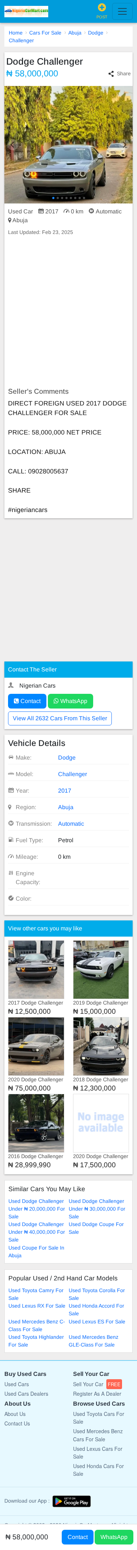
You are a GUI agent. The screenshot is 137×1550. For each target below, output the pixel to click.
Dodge (95, 33)
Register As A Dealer (97, 1393)
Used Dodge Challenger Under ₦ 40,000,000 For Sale (36, 1232)
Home (16, 33)
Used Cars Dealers (26, 1393)
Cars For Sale (45, 33)
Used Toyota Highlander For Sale (36, 1341)
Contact (30, 701)
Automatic (71, 824)
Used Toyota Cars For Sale (98, 1417)
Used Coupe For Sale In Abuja (36, 1251)
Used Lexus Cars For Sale (97, 1452)
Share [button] (124, 73)
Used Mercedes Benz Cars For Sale (98, 1434)
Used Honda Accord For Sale (96, 1309)
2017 (64, 790)
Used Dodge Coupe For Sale (96, 1228)
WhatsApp (73, 701)
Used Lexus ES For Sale (97, 1321)
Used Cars (16, 1384)
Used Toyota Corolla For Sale (97, 1294)
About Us (15, 1413)
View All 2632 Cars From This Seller (60, 718)
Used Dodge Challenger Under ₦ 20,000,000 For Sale (36, 1208)
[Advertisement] (68, 312)
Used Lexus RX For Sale (36, 1306)
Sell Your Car (97, 1384)
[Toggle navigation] (122, 11)
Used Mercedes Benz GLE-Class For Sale (93, 1341)
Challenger (21, 40)
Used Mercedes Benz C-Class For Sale (36, 1325)
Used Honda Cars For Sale (98, 1469)
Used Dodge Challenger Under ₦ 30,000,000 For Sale (97, 1208)
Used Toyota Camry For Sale (36, 1294)
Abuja (74, 33)
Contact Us (17, 1423)
